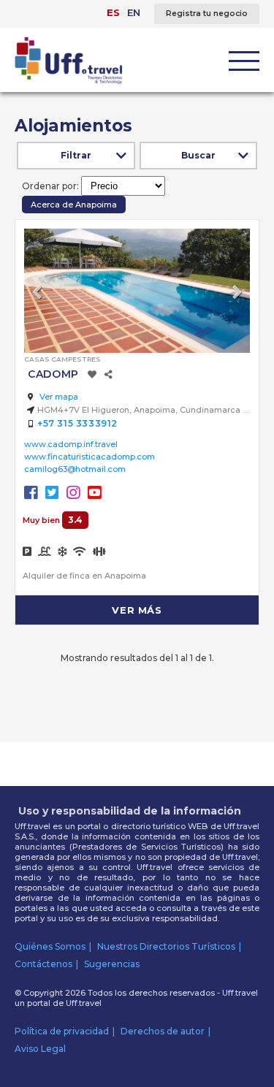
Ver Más (137, 610)
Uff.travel (84, 1003)
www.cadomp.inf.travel (71, 444)
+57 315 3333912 (77, 423)
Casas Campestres (62, 359)
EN (133, 12)
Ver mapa (57, 397)
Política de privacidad (62, 1031)
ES (113, 12)
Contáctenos (43, 963)
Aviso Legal (40, 1048)
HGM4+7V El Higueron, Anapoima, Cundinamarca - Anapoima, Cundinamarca (143, 410)
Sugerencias (112, 963)
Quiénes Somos (50, 946)
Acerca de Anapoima (74, 204)
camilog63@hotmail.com (75, 469)
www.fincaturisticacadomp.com (89, 456)
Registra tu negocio (207, 13)
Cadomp (53, 374)
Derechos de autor (163, 1031)
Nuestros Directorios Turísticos (166, 946)
